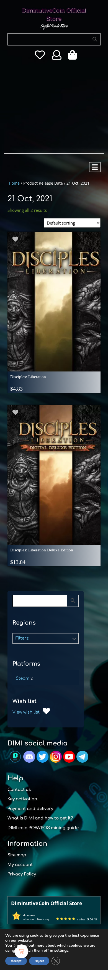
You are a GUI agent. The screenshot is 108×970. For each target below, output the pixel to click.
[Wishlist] (39, 57)
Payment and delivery (30, 808)
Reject (39, 961)
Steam (22, 678)
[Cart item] (73, 57)
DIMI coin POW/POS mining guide (43, 828)
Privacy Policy (21, 874)
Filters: (22, 638)
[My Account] (56, 57)
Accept (16, 961)
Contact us (19, 789)
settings (61, 950)
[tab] (95, 167)
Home (14, 183)
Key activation (22, 799)
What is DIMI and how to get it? (40, 818)
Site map (16, 855)
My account (20, 864)
